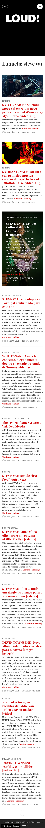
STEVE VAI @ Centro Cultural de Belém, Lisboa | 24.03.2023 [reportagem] (21, 229)
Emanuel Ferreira (13, 407)
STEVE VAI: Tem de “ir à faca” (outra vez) (19, 477)
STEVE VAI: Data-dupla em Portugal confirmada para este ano (22, 303)
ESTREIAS (6, 101)
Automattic (23, 825)
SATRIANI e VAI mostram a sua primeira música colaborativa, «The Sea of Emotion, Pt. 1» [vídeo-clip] (22, 177)
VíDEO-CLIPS (16, 759)
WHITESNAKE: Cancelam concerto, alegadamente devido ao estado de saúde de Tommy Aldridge (21, 361)
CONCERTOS (20, 217)
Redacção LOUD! (12, 132)
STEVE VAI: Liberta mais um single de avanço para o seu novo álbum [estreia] (22, 592)
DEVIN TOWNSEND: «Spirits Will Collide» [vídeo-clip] (18, 766)
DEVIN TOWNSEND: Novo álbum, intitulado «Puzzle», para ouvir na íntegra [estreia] (22, 648)
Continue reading (30, 128)
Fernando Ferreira (17, 278)
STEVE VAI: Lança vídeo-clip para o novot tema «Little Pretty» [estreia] (20, 535)
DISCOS (29, 217)
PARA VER (6, 759)
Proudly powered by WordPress (15, 822)
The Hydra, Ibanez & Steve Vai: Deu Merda (21, 424)
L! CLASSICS (15, 419)
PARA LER (25, 419)
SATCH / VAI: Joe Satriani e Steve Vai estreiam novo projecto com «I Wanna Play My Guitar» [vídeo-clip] (22, 110)
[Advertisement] (22, 37)
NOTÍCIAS (10, 217)
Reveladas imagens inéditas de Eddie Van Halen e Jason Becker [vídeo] (18, 707)
